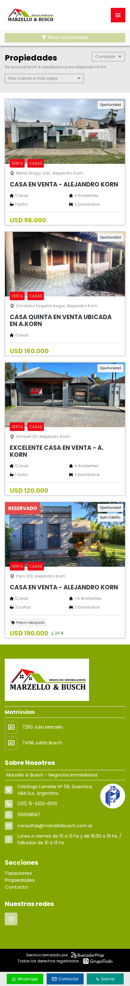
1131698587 (28, 814)
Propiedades (20, 880)
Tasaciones (18, 873)
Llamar (108, 979)
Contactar (68, 979)
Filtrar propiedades (68, 38)
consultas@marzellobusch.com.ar (54, 826)
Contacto (16, 887)
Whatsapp (27, 979)
